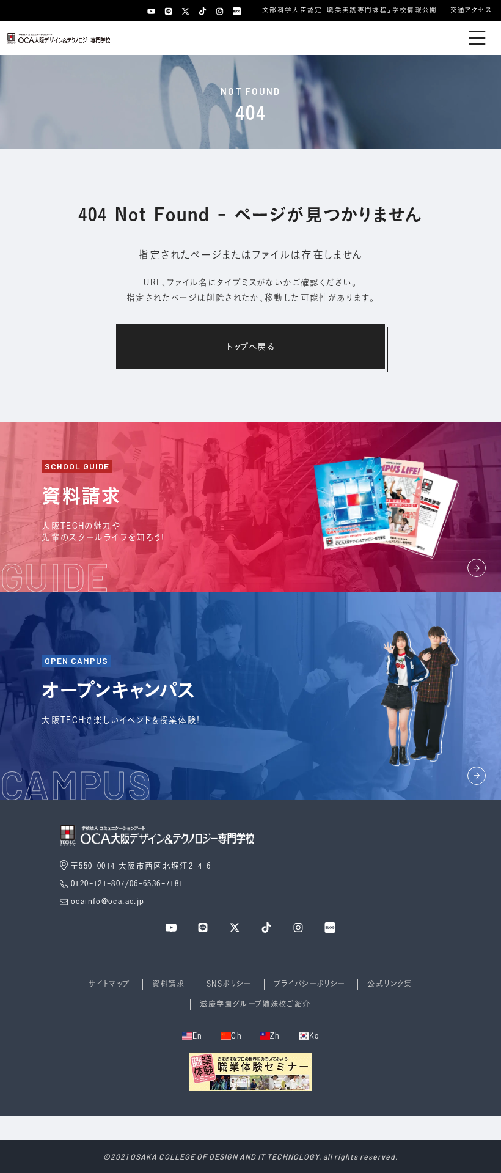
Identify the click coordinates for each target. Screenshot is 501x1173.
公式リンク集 (389, 983)
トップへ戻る (250, 346)
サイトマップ (109, 983)
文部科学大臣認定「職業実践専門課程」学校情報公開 (349, 9)
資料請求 (168, 983)
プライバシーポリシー (310, 983)
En (197, 1036)
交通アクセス (471, 9)
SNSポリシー (229, 983)
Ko (314, 1036)
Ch (236, 1036)
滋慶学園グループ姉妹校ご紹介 (255, 1004)
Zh (275, 1036)
